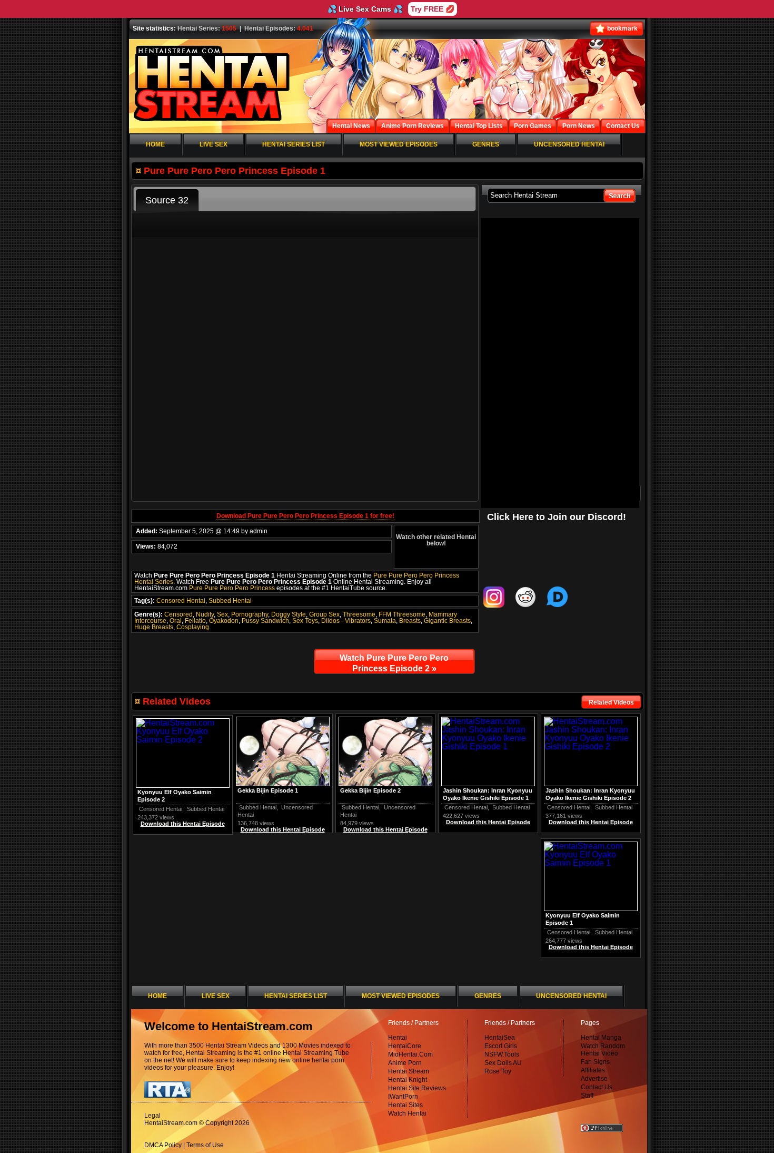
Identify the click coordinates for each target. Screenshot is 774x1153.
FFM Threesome (402, 614)
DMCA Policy (163, 1145)
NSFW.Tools (501, 1054)
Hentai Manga (601, 1037)
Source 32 (166, 200)
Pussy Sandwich (265, 620)
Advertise (594, 1078)
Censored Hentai (180, 600)
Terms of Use (205, 1145)
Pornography (249, 614)
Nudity (205, 614)
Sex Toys (305, 620)
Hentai (397, 1037)
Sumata (385, 620)
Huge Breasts (153, 627)
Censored (178, 614)
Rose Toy (497, 1071)
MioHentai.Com (410, 1054)
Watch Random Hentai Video (603, 1049)
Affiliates (593, 1070)
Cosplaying (192, 627)
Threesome (359, 614)
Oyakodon (224, 620)
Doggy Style (288, 614)
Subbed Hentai (230, 600)
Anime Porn (405, 1063)
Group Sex (324, 614)
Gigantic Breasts (447, 620)
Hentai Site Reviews (417, 1088)
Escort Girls (500, 1046)
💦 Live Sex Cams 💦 (365, 9)
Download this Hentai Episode (591, 822)
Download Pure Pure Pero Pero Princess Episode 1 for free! (305, 516)
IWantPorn (403, 1096)
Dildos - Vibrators (346, 620)
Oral (176, 620)
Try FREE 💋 (432, 9)
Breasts (410, 620)
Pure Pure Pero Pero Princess (232, 588)
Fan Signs (595, 1062)
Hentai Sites (405, 1105)
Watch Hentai (407, 1113)
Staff (587, 1095)
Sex (222, 614)
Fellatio (195, 620)
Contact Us (596, 1087)
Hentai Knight (407, 1079)
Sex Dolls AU (503, 1063)
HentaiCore (404, 1046)
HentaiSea (499, 1037)
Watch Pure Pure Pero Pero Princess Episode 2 (394, 663)
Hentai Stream (408, 1071)
